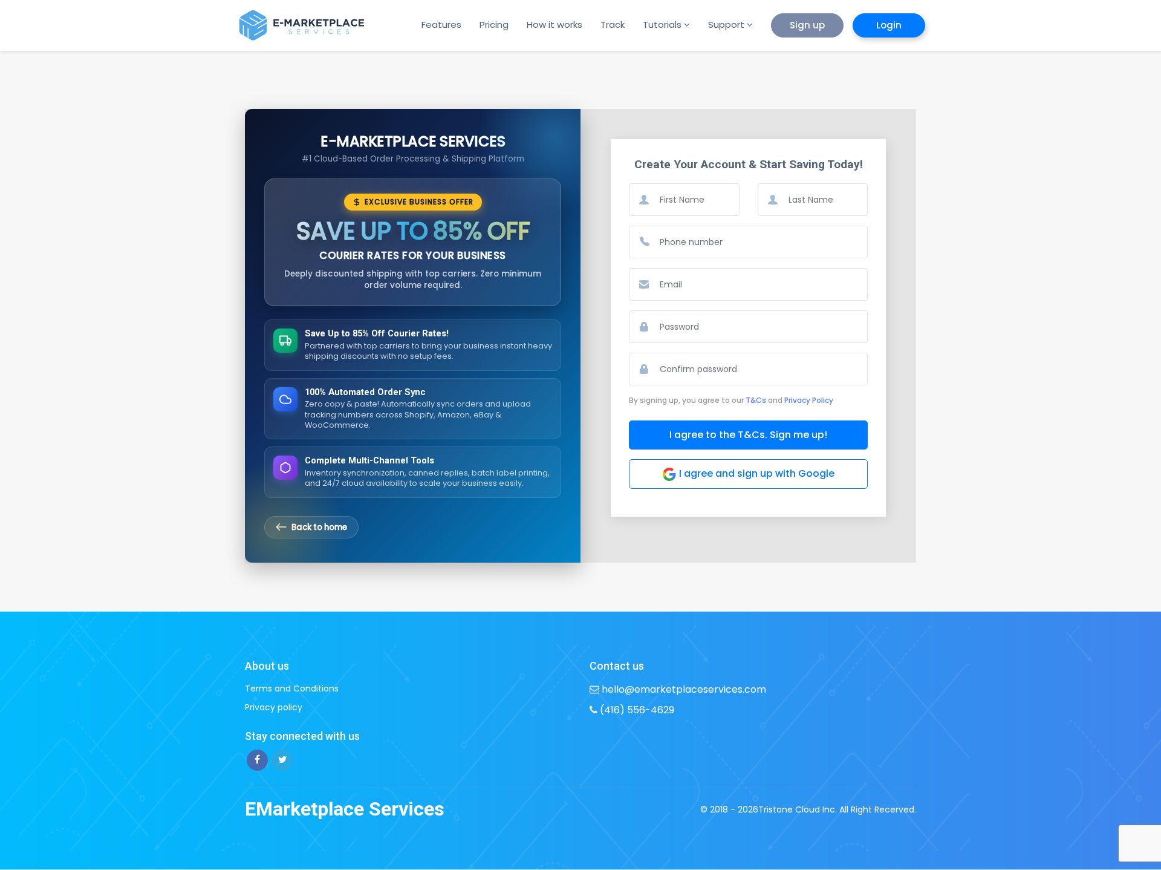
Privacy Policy (808, 400)
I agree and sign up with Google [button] (755, 473)
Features (441, 24)
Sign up (807, 25)
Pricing (494, 24)
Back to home (319, 527)
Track (612, 24)
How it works (554, 24)
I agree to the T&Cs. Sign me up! (748, 435)
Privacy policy (273, 707)
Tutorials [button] (662, 24)
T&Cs (756, 400)
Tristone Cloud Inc (796, 809)
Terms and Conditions (292, 688)
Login (889, 25)
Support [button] (726, 24)
